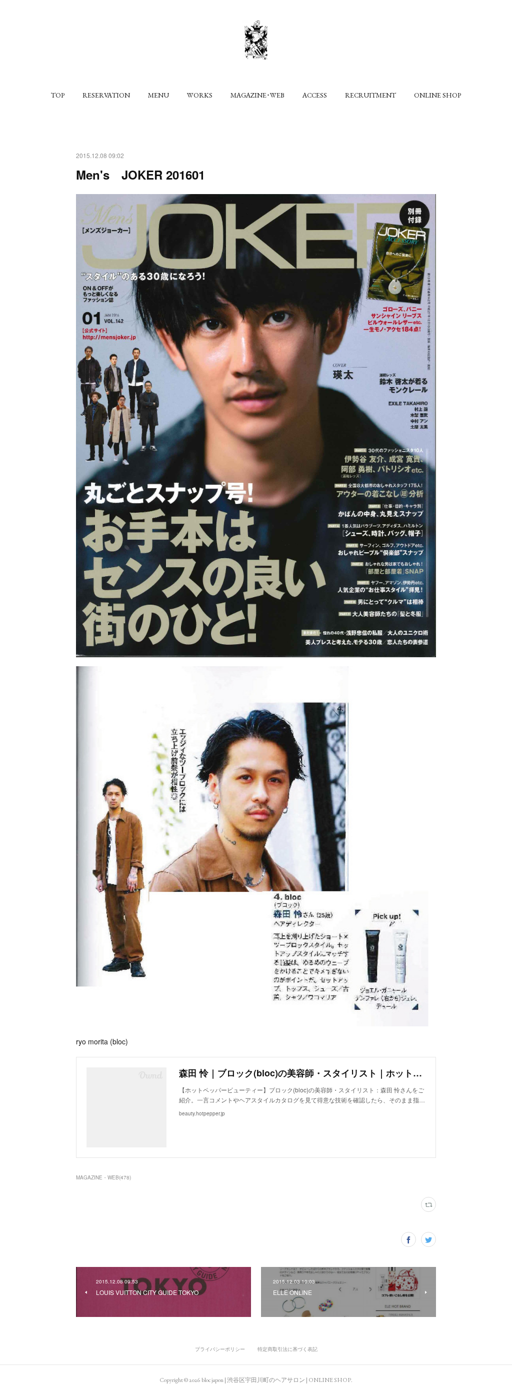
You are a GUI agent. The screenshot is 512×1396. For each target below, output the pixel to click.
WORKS (199, 95)
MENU (158, 95)
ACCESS (314, 95)
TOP (57, 95)
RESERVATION (106, 95)
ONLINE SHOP (437, 95)
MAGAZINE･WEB (257, 95)
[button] (57, 95)
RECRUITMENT (370, 95)
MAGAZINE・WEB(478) (103, 1177)
